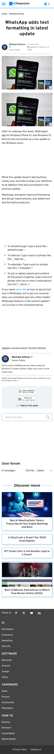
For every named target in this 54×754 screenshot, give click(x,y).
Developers (8, 629)
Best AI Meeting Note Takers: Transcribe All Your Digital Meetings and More (27, 524)
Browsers (7, 727)
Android (6, 665)
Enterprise (7, 635)
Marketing (7, 640)
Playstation (7, 708)
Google (5, 671)
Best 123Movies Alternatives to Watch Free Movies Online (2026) (27, 591)
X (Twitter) (23, 613)
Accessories (8, 702)
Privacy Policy (20, 749)
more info (20, 289)
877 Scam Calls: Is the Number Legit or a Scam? (27, 553)
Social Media (8, 733)
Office (5, 677)
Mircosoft (7, 660)
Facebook (16, 613)
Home (4, 14)
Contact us (35, 749)
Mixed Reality (9, 739)
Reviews (6, 722)
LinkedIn (39, 613)
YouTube (31, 613)
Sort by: (30, 470)
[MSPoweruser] (19, 3)
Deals (4, 691)
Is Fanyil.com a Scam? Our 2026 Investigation (27, 539)
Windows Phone (17, 14)
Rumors (6, 696)
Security (6, 646)
